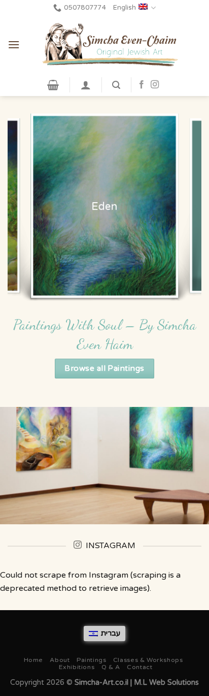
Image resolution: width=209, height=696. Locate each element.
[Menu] (14, 44)
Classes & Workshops (148, 660)
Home (33, 660)
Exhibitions (76, 667)
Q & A (110, 667)
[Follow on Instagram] (155, 84)
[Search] (116, 85)
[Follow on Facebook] (141, 84)
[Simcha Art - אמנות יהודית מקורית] (110, 45)
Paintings (92, 660)
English (124, 8)
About (59, 660)
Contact (139, 667)
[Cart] (53, 85)
